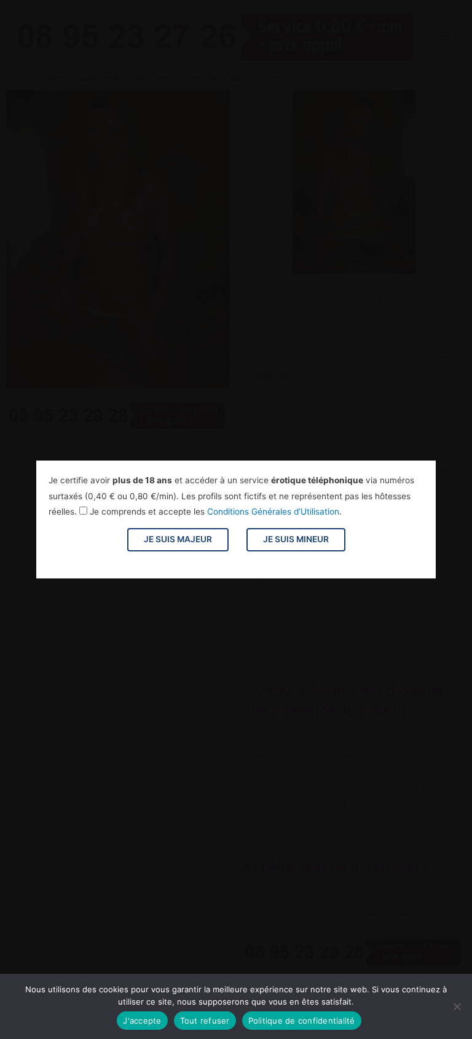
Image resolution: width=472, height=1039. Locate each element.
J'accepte (142, 1020)
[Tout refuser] (456, 1006)
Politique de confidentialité (301, 1020)
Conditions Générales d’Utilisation (273, 511)
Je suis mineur (296, 539)
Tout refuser (205, 1020)
